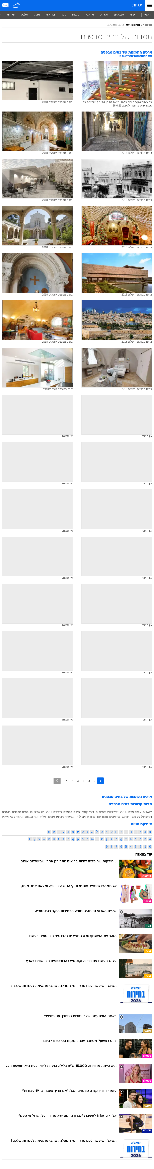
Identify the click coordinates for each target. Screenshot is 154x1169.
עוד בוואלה (143, 854)
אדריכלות (113, 811)
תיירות (11, 14)
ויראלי (90, 14)
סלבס (24, 14)
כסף (63, 14)
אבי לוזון (81, 816)
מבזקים (119, 14)
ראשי (147, 14)
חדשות (134, 14)
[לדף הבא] (57, 781)
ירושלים (147, 811)
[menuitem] (134, 15)
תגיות (137, 5)
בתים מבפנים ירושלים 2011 (63, 811)
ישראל (125, 816)
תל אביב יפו (37, 811)
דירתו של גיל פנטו (141, 816)
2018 (123, 811)
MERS (91, 816)
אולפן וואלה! (47, 816)
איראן (5, 816)
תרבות (76, 14)
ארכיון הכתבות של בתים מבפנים (127, 797)
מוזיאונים (114, 816)
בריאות (50, 14)
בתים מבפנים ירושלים (15, 811)
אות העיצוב (31, 816)
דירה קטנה (87, 811)
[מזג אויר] (16, 5)
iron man (102, 816)
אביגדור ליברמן (65, 816)
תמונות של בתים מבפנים (123, 25)
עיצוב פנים (134, 811)
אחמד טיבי (16, 816)
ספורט (104, 14)
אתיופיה (101, 811)
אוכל (37, 14)
